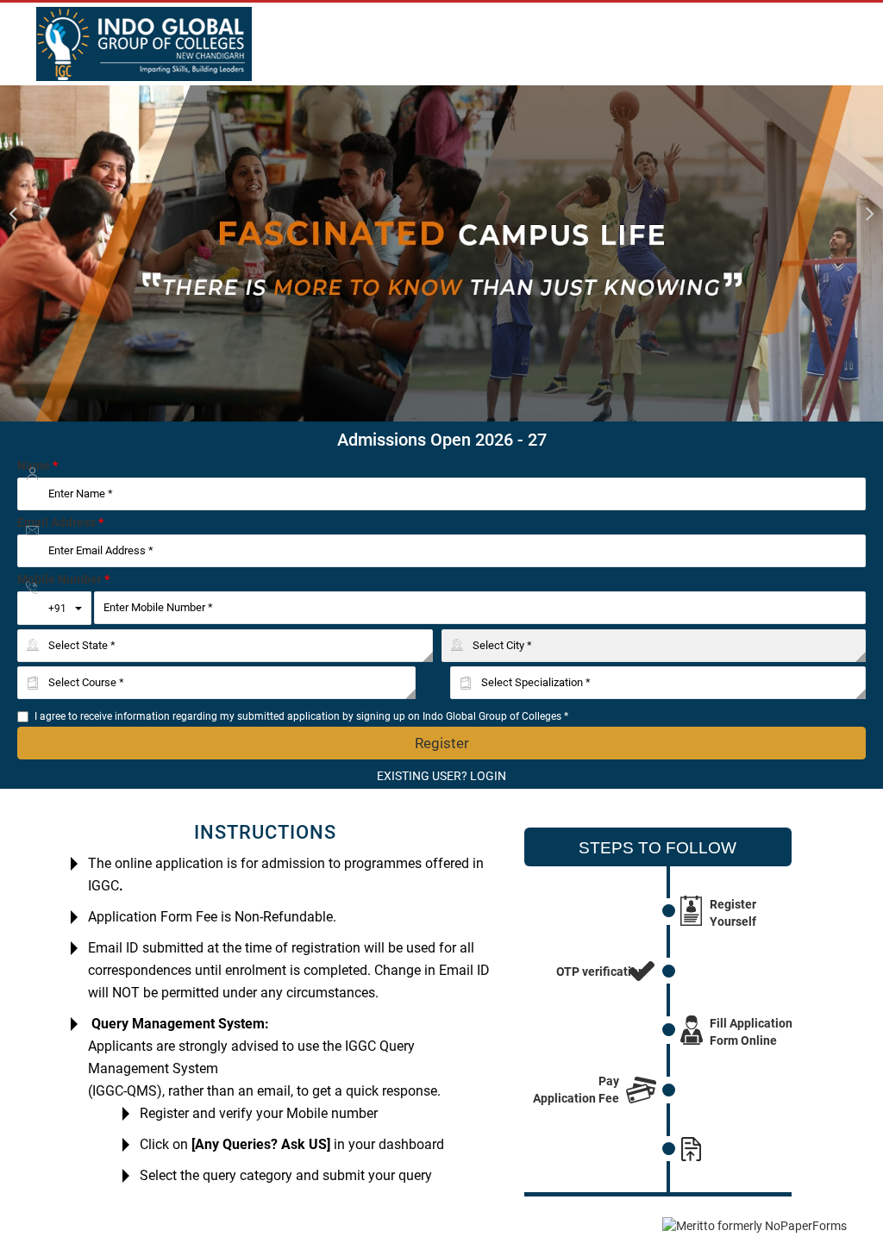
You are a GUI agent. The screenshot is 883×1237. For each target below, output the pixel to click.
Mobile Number (63, 579)
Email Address (60, 522)
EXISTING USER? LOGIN (441, 776)
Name (37, 465)
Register (442, 743)
